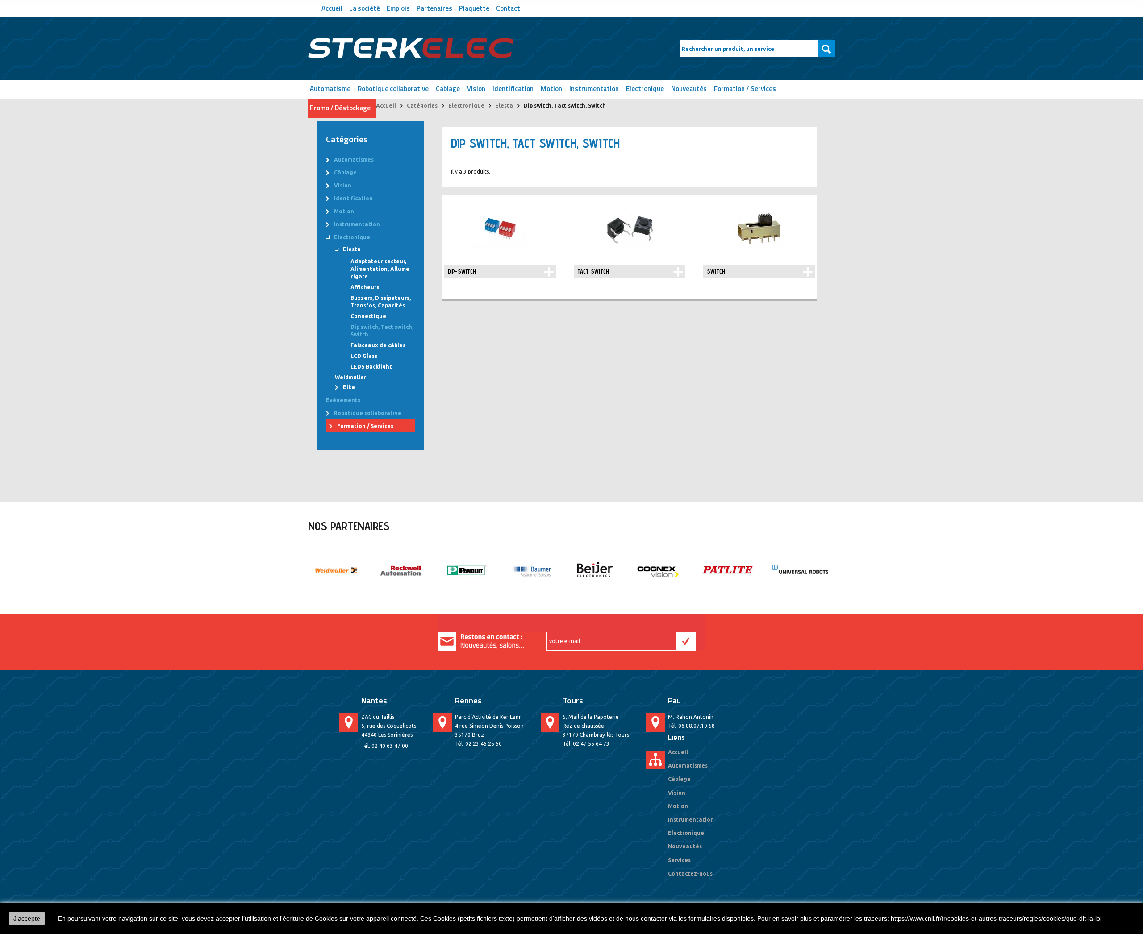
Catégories (422, 105)
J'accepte (26, 918)
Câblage (345, 172)
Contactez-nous (690, 873)
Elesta (504, 105)
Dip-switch (462, 271)
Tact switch (593, 271)
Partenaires (434, 7)
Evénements (343, 400)
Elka (349, 387)
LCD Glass (363, 356)
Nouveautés (689, 88)
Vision (476, 88)
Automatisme (330, 88)
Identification (513, 88)
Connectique (368, 316)
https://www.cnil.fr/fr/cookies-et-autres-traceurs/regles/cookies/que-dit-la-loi (996, 918)
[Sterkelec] (410, 48)
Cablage (448, 88)
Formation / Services (745, 88)
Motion (551, 88)
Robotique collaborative (393, 88)
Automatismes (354, 159)
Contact (508, 7)
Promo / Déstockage (340, 108)
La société (364, 7)
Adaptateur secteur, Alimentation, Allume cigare (379, 268)
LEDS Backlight (371, 366)
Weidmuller (350, 377)
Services (679, 860)
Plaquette (474, 7)
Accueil (331, 7)
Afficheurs (364, 287)
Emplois (398, 7)
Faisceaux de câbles (377, 345)
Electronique (645, 88)
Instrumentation (594, 88)
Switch (716, 271)
